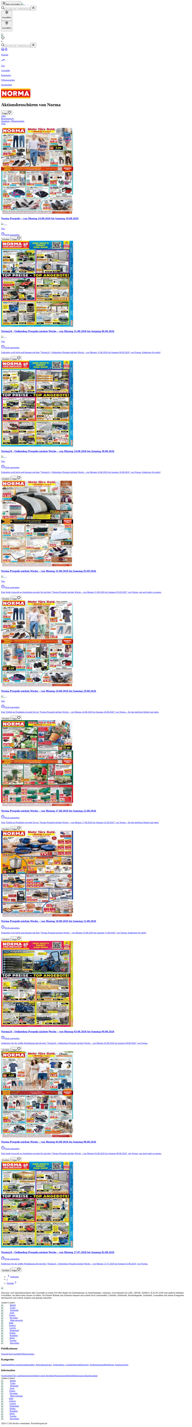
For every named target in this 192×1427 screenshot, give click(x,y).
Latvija (13, 1328)
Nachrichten (6, 1376)
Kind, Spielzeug (116, 1365)
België (13, 1305)
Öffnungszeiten (27, 1354)
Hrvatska (14, 1318)
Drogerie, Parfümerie (90, 1365)
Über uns (16, 1376)
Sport (102, 1365)
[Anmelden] (2, 33)
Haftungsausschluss (80, 1376)
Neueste (4, 1354)
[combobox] (17, 8)
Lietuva (12, 1325)
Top (10, 1354)
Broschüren (7, 118)
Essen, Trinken (53, 1365)
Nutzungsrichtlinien (63, 1376)
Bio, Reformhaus (39, 1365)
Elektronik (76, 1365)
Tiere (126, 1365)
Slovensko (14, 1343)
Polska (12, 1333)
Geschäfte (16, 1354)
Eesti (12, 1313)
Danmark (14, 1310)
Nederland (14, 1330)
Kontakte (93, 1376)
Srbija (12, 1338)
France (12, 1315)
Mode (106, 1365)
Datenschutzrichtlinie (29, 1376)
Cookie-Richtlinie (47, 1376)
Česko (12, 1307)
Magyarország (16, 1320)
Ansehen (5, 239)
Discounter (16, 1365)
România (14, 1335)
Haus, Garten (66, 1365)
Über (3, 123)
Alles (3, 116)
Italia (11, 1323)
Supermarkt (6, 1365)
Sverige (13, 1340)
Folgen (14, 239)
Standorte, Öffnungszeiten (12, 121)
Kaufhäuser (26, 1365)
